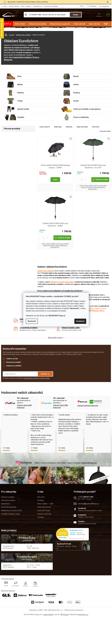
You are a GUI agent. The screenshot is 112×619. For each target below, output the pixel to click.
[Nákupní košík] (107, 14)
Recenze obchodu (44, 514)
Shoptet (66, 615)
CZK (81, 6)
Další (106, 24)
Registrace (105, 6)
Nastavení (32, 321)
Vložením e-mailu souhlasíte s (26, 378)
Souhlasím (80, 321)
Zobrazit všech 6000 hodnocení (24, 406)
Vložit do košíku (101, 180)
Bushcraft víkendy (44, 507)
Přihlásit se (45, 374)
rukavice (91, 308)
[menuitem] (6, 24)
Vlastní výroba (14, 6)
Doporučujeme (45, 127)
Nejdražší (69, 127)
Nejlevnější (57, 127)
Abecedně (95, 127)
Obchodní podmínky (8, 507)
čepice (97, 308)
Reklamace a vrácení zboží (11, 510)
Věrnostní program (8, 500)
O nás (5, 6)
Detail (55, 179)
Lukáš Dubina (48, 615)
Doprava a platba (7, 497)
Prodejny (40, 500)
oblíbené (99, 16)
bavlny (71, 282)
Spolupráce (37, 6)
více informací (27, 540)
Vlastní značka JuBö (71, 327)
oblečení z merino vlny (59, 282)
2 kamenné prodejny (29, 327)
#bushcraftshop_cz (89, 463)
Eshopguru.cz (83, 615)
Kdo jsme (41, 497)
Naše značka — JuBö (45, 504)
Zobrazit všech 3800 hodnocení (60, 406)
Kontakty (40, 517)
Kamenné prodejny (51, 6)
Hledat (75, 15)
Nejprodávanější (82, 127)
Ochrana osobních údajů (10, 514)
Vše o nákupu (26, 6)
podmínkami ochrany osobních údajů (37, 378)
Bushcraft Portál (43, 510)
